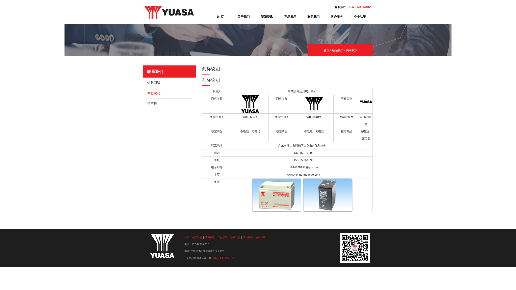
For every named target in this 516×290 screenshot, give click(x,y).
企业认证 (360, 16)
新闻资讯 (267, 16)
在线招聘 (260, 237)
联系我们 (314, 16)
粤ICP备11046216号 (224, 258)
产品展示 (290, 16)
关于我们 (244, 16)
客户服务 (337, 16)
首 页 (220, 16)
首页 (326, 50)
